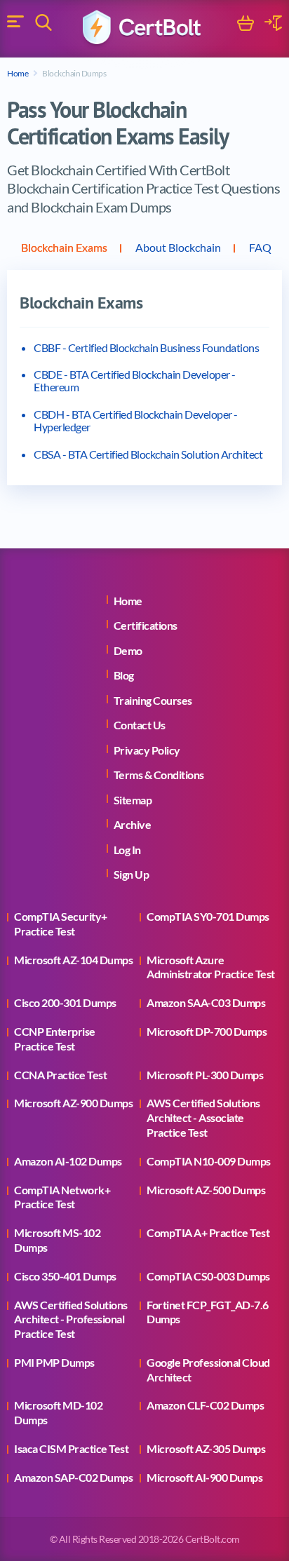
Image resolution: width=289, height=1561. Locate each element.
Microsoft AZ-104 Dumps (73, 959)
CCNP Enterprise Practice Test (54, 1039)
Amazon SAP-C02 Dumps (73, 1477)
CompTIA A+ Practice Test (208, 1232)
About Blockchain (178, 247)
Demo (128, 650)
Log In (127, 849)
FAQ (260, 247)
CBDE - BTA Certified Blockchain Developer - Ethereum (135, 380)
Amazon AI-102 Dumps (68, 1161)
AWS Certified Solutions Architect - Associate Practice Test (203, 1117)
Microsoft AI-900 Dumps (204, 1477)
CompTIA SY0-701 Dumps (208, 916)
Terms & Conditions (159, 774)
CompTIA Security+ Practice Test (60, 924)
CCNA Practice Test (60, 1074)
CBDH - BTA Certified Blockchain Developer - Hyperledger (136, 420)
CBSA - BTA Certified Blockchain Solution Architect (148, 454)
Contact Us (140, 724)
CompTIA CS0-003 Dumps (208, 1276)
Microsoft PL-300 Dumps (205, 1074)
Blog (124, 675)
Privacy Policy (147, 750)
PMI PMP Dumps (54, 1362)
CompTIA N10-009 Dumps (209, 1161)
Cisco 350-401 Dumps (65, 1276)
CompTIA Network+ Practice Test (62, 1197)
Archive (133, 824)
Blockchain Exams (64, 247)
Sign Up (131, 874)
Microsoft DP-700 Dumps (207, 1031)
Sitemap (133, 799)
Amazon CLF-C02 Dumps (205, 1405)
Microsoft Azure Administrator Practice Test (211, 967)
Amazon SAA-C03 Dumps (206, 1002)
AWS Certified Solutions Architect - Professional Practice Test (71, 1319)
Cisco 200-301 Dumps (65, 1002)
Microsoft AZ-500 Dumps (206, 1189)
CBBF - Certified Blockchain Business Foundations (146, 347)
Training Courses (153, 700)
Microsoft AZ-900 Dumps (73, 1102)
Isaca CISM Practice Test (71, 1448)
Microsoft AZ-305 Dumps (206, 1448)
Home (17, 73)
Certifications (145, 625)
